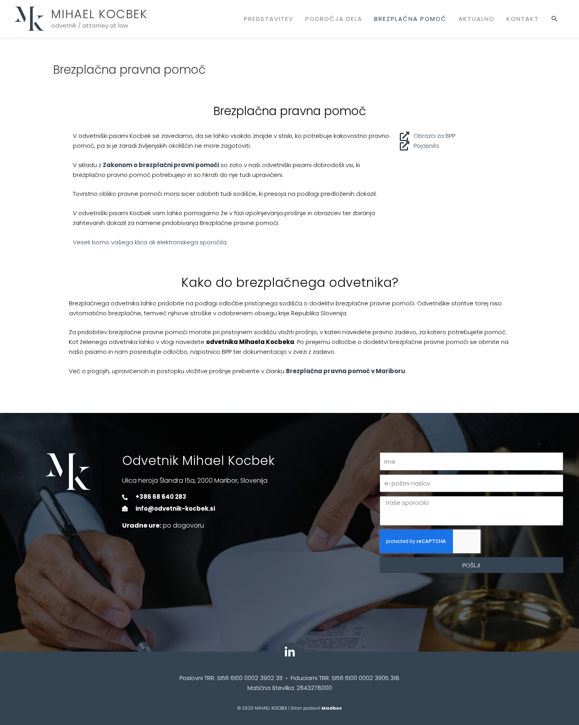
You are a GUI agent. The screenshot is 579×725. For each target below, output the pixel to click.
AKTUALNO (476, 19)
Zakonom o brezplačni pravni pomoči (161, 165)
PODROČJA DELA (333, 19)
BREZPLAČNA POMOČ (410, 19)
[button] (555, 19)
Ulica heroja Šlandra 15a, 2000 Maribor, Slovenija (194, 480)
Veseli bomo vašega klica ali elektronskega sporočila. (150, 242)
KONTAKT (523, 19)
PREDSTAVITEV (268, 19)
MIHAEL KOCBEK (99, 14)
